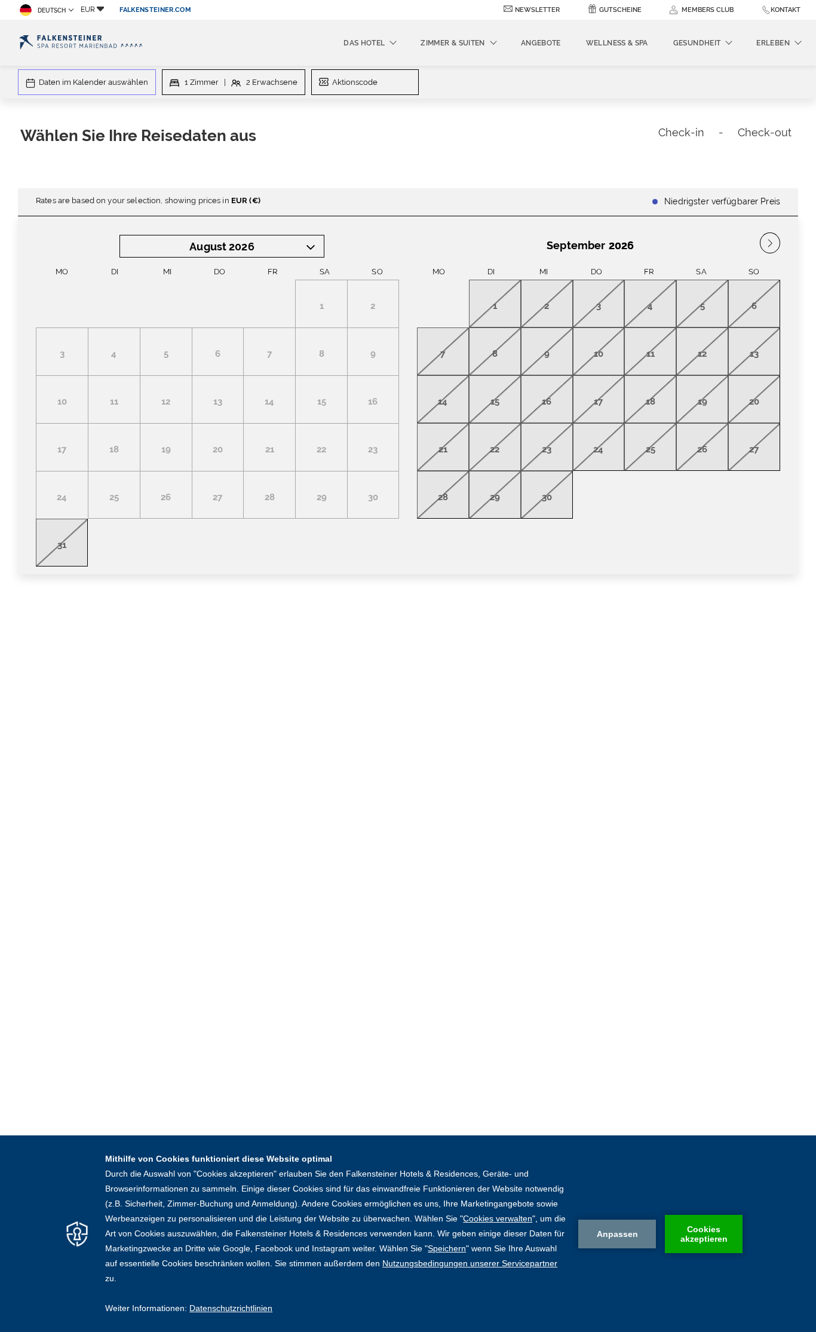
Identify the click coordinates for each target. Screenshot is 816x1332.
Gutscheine (620, 10)
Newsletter (537, 10)
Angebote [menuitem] (541, 43)
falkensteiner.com (155, 10)
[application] (408, 1233)
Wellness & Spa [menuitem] (617, 43)
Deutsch (52, 10)
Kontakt (785, 10)
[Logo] (81, 43)
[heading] (277, 137)
